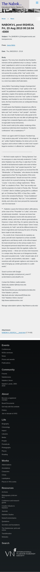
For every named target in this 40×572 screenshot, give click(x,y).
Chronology (6, 427)
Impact (4, 430)
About (5, 394)
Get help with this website (10, 406)
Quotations (5, 521)
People (4, 441)
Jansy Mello (11, 45)
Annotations (6, 468)
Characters (5, 471)
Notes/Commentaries (9, 518)
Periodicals (6, 444)
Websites (5, 537)
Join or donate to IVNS (9, 413)
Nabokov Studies (8, 514)
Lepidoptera (6, 478)
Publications (6, 363)
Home (4, 18)
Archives (5, 492)
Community (8, 369)
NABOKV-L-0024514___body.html (13, 332)
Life (4, 419)
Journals (5, 511)
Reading (5, 454)
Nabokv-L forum (7, 380)
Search (5, 543)
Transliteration (7, 533)
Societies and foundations (11, 525)
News (12, 18)
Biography (5, 424)
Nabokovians (6, 377)
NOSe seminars (7, 352)
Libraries (5, 434)
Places (4, 451)
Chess (4, 475)
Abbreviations (6, 465)
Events (5, 345)
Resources (7, 488)
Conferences (6, 349)
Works (5, 460)
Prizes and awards (8, 359)
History (4, 410)
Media (4, 437)
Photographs (6, 447)
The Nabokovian (14, 3)
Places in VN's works (9, 482)
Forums (4, 373)
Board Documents (8, 403)
